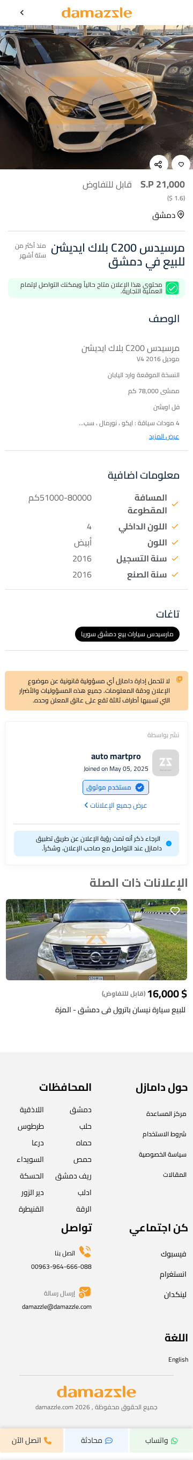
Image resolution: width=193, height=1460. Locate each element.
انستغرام (173, 1274)
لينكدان (175, 1294)
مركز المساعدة (166, 1113)
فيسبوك (174, 1254)
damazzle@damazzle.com (57, 1306)
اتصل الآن (26, 1440)
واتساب (156, 1440)
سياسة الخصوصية (163, 1154)
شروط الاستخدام (165, 1134)
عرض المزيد (164, 436)
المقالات (175, 1174)
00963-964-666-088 (61, 1266)
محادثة (91, 1440)
